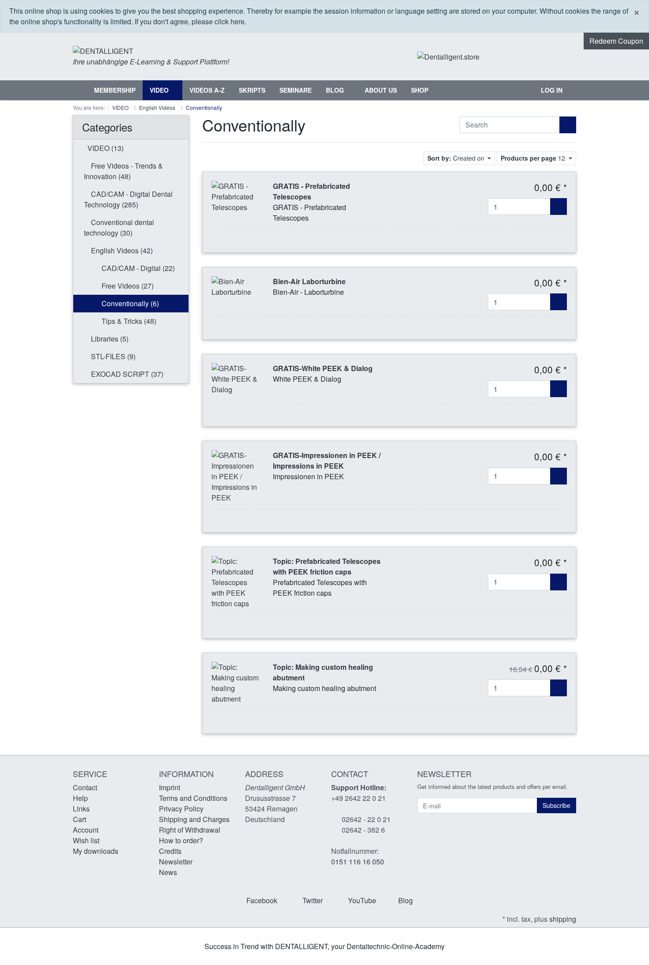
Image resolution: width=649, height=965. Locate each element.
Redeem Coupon (616, 41)
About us (381, 90)
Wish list (86, 840)
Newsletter (175, 861)
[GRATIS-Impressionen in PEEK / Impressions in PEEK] (235, 476)
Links (81, 809)
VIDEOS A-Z (207, 90)
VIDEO (160, 90)
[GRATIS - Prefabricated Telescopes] (235, 196)
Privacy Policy (181, 809)
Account (85, 830)
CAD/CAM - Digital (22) (137, 268)
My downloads (95, 851)
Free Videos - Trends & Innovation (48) (123, 171)
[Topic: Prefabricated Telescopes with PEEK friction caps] (235, 582)
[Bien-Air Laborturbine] (235, 286)
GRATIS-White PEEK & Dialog (323, 368)
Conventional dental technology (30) (119, 227)
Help (80, 798)
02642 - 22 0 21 (366, 819)
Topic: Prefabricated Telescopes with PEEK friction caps (327, 566)
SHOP (419, 90)
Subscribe (556, 805)
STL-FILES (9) (112, 356)
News (168, 872)
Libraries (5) (108, 339)
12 (534, 158)
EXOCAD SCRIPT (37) (126, 374)
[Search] (524, 90)
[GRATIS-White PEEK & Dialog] (235, 378)
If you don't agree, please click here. (190, 21)
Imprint (169, 787)
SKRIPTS (252, 90)
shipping (562, 919)
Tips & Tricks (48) (128, 321)
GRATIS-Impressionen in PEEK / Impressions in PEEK (327, 460)
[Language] (533, 56)
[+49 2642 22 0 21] (507, 56)
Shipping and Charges (194, 819)
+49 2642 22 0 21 (358, 798)
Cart (79, 819)
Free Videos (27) (127, 286)
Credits (170, 851)
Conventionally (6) (129, 303)
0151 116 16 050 (357, 861)
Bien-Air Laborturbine (309, 281)
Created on (456, 158)
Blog (336, 90)
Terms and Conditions (193, 798)
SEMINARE (295, 90)
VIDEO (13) (105, 148)
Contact (85, 787)
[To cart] (558, 206)
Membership (115, 90)
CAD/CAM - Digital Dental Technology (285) (128, 199)
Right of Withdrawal (189, 830)
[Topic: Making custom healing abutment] (235, 682)
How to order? (181, 840)
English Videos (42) (121, 250)
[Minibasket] (567, 56)
